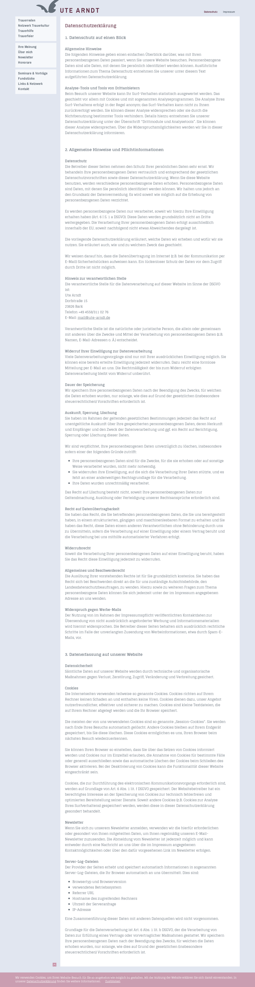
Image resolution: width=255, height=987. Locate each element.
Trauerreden (26, 20)
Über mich (25, 52)
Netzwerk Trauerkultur (33, 25)
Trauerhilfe (25, 30)
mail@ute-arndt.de (94, 318)
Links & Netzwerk (30, 83)
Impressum (229, 11)
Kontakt (23, 89)
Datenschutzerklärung (41, 981)
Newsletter (25, 57)
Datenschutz (210, 11)
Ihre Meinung (27, 46)
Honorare (24, 62)
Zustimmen (112, 981)
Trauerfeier (26, 36)
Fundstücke (26, 78)
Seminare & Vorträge (32, 73)
